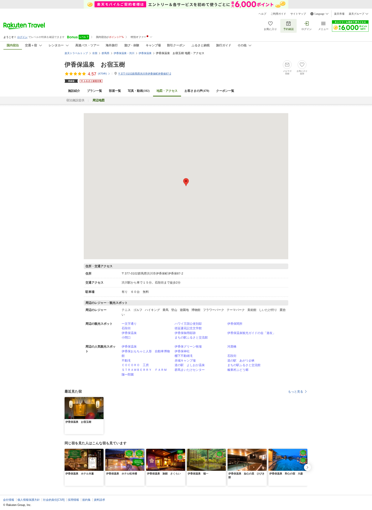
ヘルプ (262, 13)
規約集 (86, 499)
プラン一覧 (94, 90)
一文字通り (129, 323)
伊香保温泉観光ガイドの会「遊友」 (251, 333)
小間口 (126, 337)
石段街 (126, 328)
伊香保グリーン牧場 (188, 346)
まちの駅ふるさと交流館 (191, 337)
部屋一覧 (115, 90)
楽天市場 (339, 13)
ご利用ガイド (278, 13)
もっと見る (295, 391)
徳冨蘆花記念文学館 (188, 328)
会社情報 (8, 499)
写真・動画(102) (139, 90)
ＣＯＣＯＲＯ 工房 (135, 365)
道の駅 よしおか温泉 (190, 365)
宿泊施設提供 (75, 100)
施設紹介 (74, 90)
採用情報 (73, 499)
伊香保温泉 (129, 333)
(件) (102, 73)
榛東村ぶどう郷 (237, 369)
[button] (101, 399)
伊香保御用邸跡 (185, 333)
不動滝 (126, 360)
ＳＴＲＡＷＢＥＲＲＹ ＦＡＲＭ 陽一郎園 (146, 372)
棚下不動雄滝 (184, 355)
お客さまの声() (196, 90)
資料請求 (99, 499)
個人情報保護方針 (28, 499)
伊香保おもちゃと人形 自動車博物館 (146, 353)
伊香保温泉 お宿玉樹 (95, 64)
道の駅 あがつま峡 (240, 360)
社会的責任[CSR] (54, 499)
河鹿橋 (231, 346)
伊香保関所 (234, 323)
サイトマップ (298, 13)
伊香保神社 (182, 351)
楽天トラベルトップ (76, 53)
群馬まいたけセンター (190, 369)
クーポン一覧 (225, 90)
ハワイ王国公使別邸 (188, 323)
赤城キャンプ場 (185, 360)
